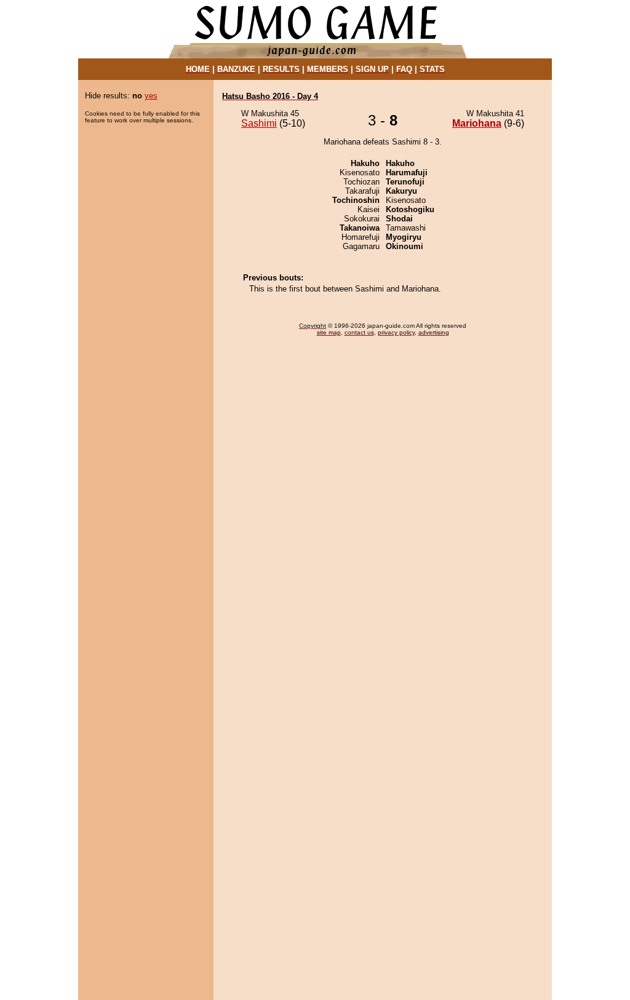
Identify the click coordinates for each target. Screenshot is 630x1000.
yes (151, 95)
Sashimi (259, 123)
